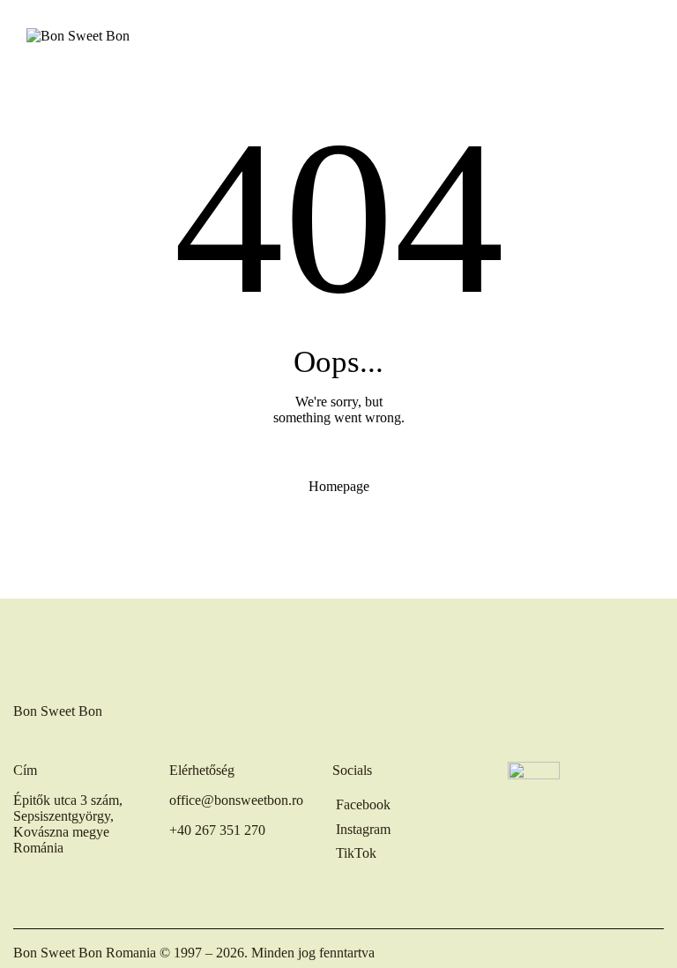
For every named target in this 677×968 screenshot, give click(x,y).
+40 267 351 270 (217, 830)
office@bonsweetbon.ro (236, 800)
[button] (645, 35)
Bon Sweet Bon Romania (84, 952)
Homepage (339, 486)
